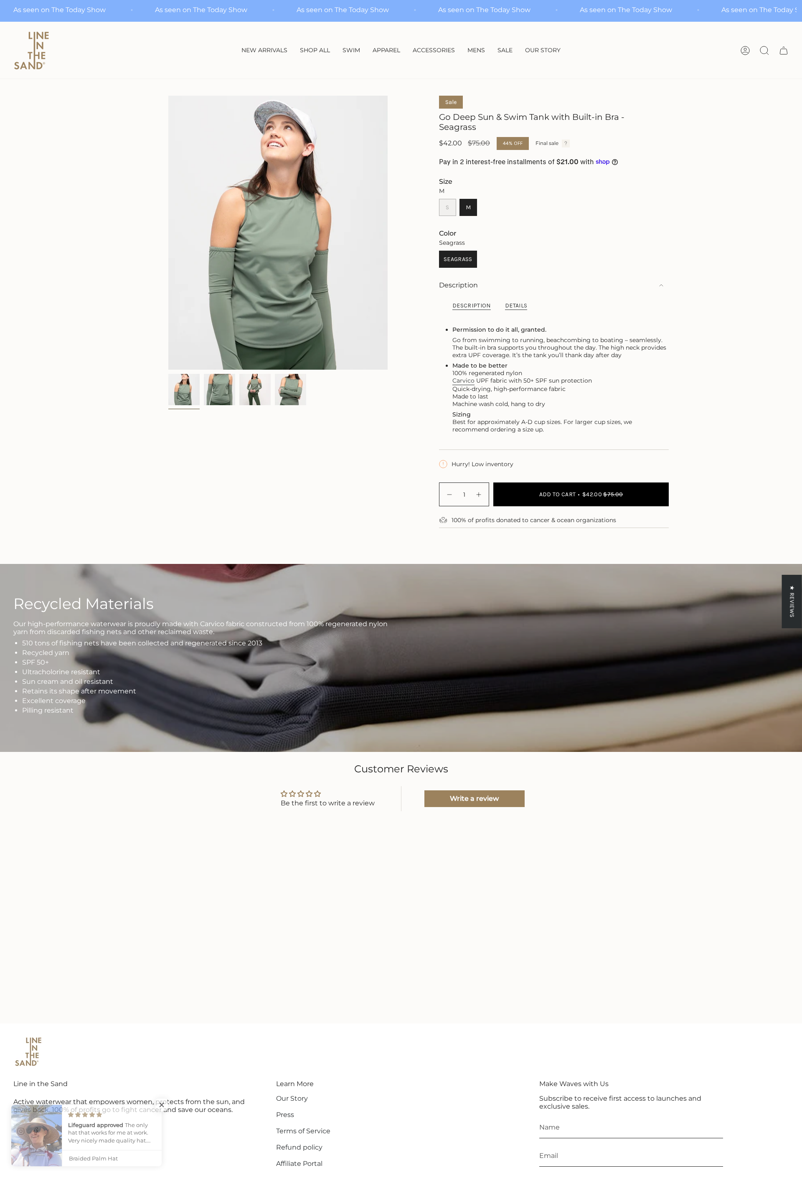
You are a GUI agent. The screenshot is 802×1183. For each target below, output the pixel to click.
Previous (168, 232)
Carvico (463, 380)
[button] (351, 50)
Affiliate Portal (299, 1164)
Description (458, 285)
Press (285, 1115)
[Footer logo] (28, 1051)
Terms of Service (303, 1131)
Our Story (292, 1098)
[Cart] (783, 50)
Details (516, 305)
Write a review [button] (474, 798)
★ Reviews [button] (792, 601)
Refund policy (299, 1147)
